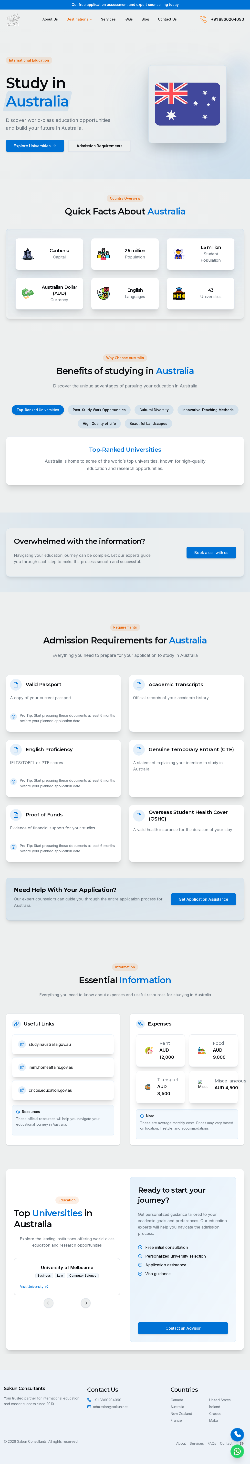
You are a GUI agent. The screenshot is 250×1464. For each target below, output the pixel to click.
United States (220, 1400)
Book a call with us (211, 552)
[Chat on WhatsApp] (237, 1451)
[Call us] (237, 1435)
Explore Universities (32, 145)
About (181, 1443)
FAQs (129, 19)
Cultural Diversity (154, 410)
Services (108, 19)
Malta (213, 1420)
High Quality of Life (99, 423)
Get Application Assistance (203, 899)
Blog (145, 19)
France (176, 1420)
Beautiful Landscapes (148, 423)
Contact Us (167, 19)
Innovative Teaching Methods (208, 410)
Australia (177, 1407)
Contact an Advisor (183, 1328)
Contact (226, 1443)
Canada (177, 1400)
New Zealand (181, 1413)
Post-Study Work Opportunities (99, 410)
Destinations (77, 19)
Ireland (214, 1407)
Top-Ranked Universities (38, 410)
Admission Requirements (99, 145)
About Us (50, 19)
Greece (215, 1413)
